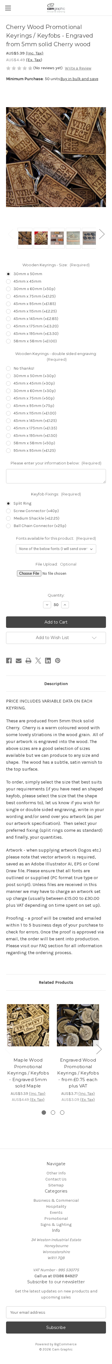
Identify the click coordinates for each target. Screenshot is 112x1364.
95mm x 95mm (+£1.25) (34, 450)
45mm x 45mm (27, 281)
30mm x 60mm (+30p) (34, 390)
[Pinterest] (58, 661)
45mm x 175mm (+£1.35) (35, 428)
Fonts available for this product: (56, 538)
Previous (10, 234)
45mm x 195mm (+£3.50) (36, 333)
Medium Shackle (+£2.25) (36, 518)
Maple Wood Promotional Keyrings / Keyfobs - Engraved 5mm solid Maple (28, 1073)
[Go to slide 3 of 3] (62, 1112)
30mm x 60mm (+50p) (34, 288)
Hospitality (56, 1206)
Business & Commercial (56, 1200)
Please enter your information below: (56, 463)
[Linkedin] (48, 661)
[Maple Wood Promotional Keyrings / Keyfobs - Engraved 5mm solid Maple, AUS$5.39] (28, 1025)
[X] (38, 661)
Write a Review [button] (78, 68)
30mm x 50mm (27, 273)
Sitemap (56, 1185)
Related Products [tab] (56, 982)
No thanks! (23, 368)
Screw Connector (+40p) (36, 510)
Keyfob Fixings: (56, 494)
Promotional (56, 1218)
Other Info (56, 1173)
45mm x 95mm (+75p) (33, 405)
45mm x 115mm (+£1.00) (34, 413)
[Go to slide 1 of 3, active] (44, 1112)
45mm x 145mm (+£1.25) (35, 420)
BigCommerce (65, 1344)
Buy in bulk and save (79, 78)
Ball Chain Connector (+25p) (39, 525)
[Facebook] (9, 661)
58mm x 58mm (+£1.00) (35, 341)
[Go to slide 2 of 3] (53, 1112)
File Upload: (56, 564)
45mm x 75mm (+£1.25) (34, 296)
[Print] (28, 661)
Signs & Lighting (56, 1224)
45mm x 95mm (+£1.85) (34, 303)
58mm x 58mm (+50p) (34, 443)
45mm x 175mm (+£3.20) (36, 326)
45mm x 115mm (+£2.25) (35, 311)
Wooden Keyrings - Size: (56, 265)
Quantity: (56, 595)
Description (56, 683)
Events (56, 1212)
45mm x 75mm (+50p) (34, 398)
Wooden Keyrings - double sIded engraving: (56, 356)
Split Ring (22, 503)
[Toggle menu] (8, 8)
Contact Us (56, 1179)
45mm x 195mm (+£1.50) (35, 435)
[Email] (19, 661)
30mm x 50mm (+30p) (34, 375)
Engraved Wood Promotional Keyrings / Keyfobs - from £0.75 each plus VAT (78, 1073)
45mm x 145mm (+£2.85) (35, 318)
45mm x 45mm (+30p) (34, 383)
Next (101, 234)
